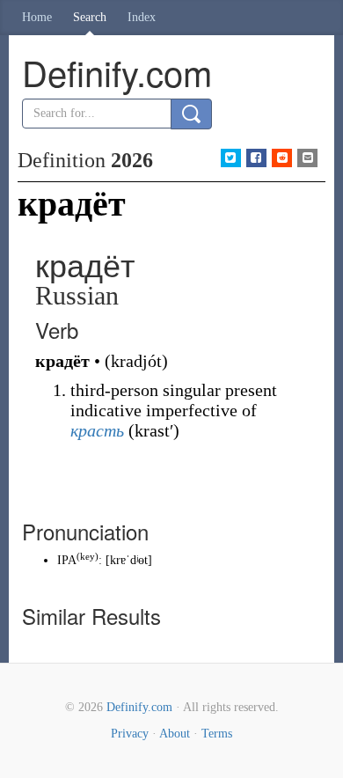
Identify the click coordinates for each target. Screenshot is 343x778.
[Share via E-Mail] (307, 158)
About (174, 733)
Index (142, 17)
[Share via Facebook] (256, 158)
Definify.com (139, 707)
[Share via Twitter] (231, 158)
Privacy (130, 733)
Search (89, 17)
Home (37, 17)
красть (97, 430)
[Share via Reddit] (282, 158)
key (87, 556)
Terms (216, 733)
